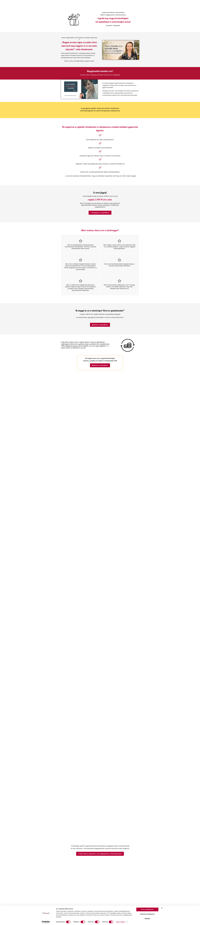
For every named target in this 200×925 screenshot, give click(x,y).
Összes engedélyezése (147, 909)
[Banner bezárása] (161, 908)
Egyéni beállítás (120, 922)
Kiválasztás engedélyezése (147, 914)
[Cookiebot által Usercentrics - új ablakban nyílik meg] (46, 922)
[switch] (83, 922)
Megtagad (147, 918)
